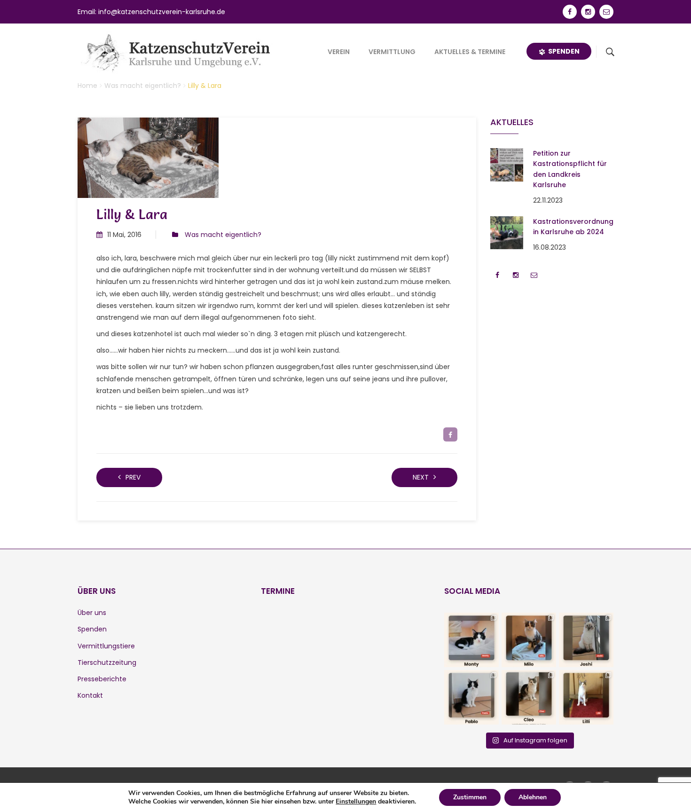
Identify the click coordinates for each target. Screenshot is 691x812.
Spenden (562, 51)
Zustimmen (470, 797)
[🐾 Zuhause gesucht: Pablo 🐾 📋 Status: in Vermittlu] (471, 697)
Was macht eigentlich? (142, 85)
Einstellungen (356, 801)
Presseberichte (102, 679)
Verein (339, 51)
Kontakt (90, 695)
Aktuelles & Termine (469, 51)
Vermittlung (392, 51)
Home (87, 85)
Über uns (92, 612)
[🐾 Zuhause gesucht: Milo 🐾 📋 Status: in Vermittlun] (529, 640)
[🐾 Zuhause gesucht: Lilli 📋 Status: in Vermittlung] (586, 697)
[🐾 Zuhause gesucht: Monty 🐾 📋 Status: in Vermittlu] (471, 640)
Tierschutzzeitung (107, 662)
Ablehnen (532, 797)
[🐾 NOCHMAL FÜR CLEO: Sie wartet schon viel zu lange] (529, 697)
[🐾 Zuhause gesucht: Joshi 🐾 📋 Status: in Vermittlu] (586, 640)
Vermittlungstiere (106, 646)
